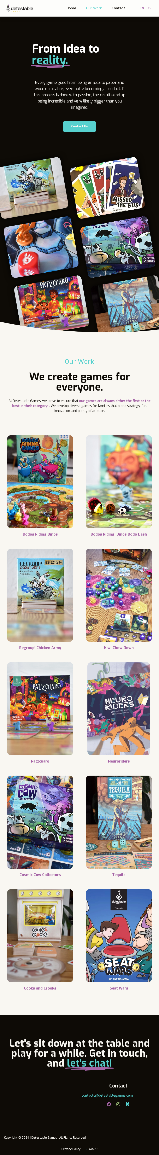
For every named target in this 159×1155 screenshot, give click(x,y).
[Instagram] (118, 1104)
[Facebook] (109, 1104)
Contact (118, 8)
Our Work (94, 8)
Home (71, 8)
